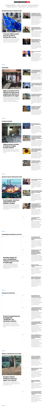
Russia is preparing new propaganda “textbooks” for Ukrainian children (11, 318)
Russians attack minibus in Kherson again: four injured (10, 378)
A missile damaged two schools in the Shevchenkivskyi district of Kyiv (36, 219)
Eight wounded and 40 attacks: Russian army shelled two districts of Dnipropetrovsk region (11, 93)
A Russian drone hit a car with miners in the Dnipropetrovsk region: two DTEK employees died (36, 84)
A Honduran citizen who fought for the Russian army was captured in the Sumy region (36, 28)
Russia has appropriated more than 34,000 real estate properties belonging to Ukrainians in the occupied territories (36, 336)
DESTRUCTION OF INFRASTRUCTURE (33, 5)
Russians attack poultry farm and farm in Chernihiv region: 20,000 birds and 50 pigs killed (36, 192)
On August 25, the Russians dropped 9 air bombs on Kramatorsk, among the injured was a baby (36, 107)
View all (3, 64)
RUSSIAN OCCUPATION (22, 6)
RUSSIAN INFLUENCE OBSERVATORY (10, 5)
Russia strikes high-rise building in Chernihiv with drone (36, 381)
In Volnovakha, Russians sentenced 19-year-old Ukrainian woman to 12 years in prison (36, 238)
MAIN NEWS (18, 5)
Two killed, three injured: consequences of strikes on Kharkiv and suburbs (36, 161)
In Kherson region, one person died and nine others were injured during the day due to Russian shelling (36, 150)
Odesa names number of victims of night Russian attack (11, 146)
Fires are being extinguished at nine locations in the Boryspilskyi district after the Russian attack (36, 71)
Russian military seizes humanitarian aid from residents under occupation (36, 296)
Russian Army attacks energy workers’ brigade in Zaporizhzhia (36, 369)
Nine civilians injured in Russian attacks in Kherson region (36, 124)
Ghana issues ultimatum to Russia (36, 52)
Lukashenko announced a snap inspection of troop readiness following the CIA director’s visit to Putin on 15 (36, 14)
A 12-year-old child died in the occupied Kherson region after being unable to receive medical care (36, 323)
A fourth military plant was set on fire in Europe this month (11, 35)
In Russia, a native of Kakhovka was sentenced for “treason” (36, 265)
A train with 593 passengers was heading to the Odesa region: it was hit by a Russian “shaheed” (36, 393)
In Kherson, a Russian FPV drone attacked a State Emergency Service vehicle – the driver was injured (36, 357)
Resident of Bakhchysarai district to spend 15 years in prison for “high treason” (36, 278)
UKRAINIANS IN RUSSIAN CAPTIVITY (12, 6)
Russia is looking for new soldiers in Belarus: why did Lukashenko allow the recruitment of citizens (36, 40)
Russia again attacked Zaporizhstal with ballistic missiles (11, 201)
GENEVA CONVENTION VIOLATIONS (32, 6)
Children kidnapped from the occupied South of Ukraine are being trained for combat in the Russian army (36, 309)
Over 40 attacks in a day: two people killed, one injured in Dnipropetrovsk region (36, 95)
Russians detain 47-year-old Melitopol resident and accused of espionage (10, 260)
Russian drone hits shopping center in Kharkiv (36, 180)
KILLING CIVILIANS (24, 5)
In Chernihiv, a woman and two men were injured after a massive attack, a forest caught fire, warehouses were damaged (36, 137)
